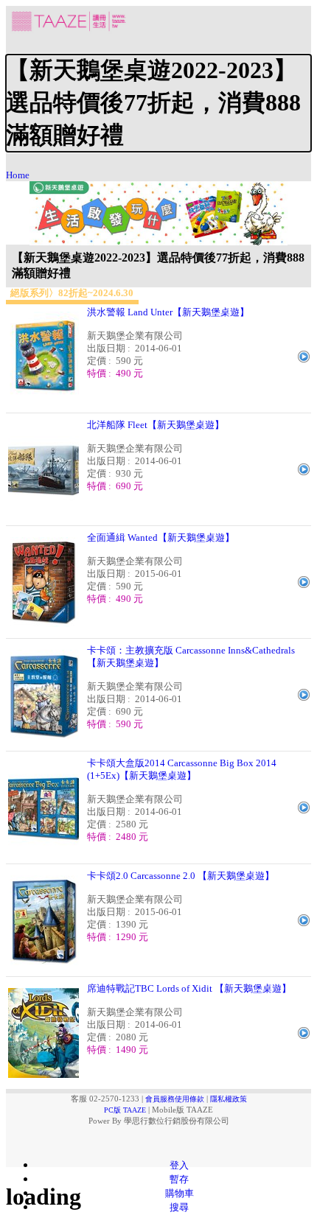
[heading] (158, 103)
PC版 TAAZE (125, 1110)
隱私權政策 (228, 1099)
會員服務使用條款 (174, 1099)
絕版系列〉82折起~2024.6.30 (71, 293)
